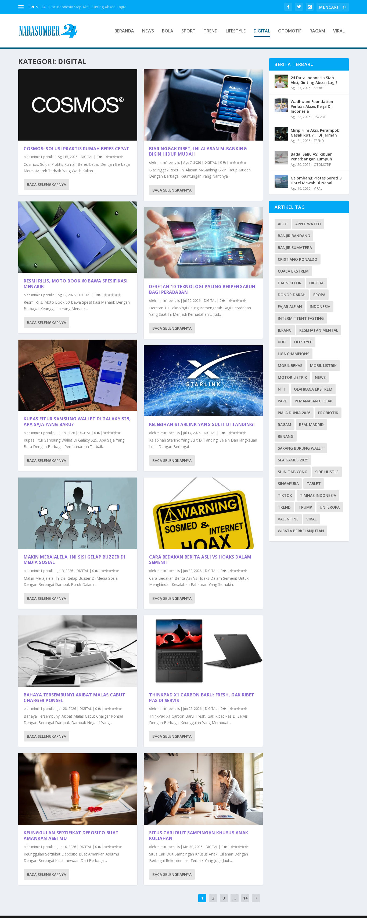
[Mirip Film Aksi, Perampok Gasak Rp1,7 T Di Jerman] (281, 134)
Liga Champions (293, 353)
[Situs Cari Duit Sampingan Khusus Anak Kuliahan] (203, 789)
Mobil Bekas (290, 365)
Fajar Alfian (290, 306)
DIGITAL (262, 31)
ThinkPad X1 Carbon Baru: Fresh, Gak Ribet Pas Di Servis (201, 697)
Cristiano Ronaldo (297, 259)
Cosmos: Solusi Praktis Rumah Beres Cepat (76, 149)
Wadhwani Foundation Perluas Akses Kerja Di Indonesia (312, 106)
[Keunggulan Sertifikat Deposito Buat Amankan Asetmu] (77, 789)
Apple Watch (308, 223)
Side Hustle (327, 471)
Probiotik (328, 412)
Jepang (285, 330)
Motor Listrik (292, 377)
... (234, 898)
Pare (282, 400)
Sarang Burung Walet (300, 448)
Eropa (319, 294)
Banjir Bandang (294, 235)
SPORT (188, 31)
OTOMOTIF (289, 31)
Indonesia (320, 306)
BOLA (167, 31)
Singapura (288, 483)
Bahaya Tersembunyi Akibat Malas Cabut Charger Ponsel (74, 697)
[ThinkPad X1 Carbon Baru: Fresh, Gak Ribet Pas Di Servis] (203, 651)
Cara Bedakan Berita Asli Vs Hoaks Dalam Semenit (200, 560)
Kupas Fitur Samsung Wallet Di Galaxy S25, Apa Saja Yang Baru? (77, 421)
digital (316, 282)
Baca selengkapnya (46, 184)
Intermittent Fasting (301, 318)
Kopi (282, 341)
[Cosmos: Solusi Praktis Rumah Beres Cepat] (77, 105)
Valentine (288, 519)
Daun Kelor (289, 282)
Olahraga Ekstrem (313, 389)
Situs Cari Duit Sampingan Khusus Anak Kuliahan (198, 835)
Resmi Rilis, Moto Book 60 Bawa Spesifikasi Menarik (76, 283)
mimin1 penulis (42, 157)
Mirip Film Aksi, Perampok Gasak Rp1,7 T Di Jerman (315, 133)
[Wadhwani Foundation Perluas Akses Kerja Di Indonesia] (281, 105)
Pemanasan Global (314, 400)
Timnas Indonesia (318, 495)
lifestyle (303, 341)
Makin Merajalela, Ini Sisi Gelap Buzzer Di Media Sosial (74, 560)
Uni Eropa (330, 507)
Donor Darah (291, 294)
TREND (211, 31)
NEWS (148, 31)
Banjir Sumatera (295, 247)
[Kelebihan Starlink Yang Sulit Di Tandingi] (203, 381)
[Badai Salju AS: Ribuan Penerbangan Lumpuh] (281, 157)
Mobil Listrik (323, 365)
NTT (282, 389)
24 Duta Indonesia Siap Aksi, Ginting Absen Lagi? (83, 6)
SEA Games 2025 (293, 459)
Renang (285, 436)
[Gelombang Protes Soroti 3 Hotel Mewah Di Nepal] (281, 181)
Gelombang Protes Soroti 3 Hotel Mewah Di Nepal (316, 180)
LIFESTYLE (236, 31)
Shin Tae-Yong (292, 471)
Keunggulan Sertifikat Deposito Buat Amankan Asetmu (71, 835)
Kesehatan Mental (318, 330)
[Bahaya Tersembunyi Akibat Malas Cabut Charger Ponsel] (77, 651)
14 (245, 898)
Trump (305, 507)
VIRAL (339, 31)
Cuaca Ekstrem (293, 271)
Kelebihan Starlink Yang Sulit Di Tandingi (202, 424)
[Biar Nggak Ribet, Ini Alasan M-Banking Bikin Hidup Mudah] (203, 105)
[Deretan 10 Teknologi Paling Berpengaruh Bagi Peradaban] (203, 242)
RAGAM (317, 31)
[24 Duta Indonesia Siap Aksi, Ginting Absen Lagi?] (281, 81)
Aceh (282, 223)
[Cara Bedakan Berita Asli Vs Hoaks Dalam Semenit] (203, 513)
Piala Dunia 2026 (294, 412)
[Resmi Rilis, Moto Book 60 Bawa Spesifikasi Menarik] (77, 237)
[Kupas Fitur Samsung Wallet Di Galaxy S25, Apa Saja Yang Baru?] (77, 375)
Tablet (314, 483)
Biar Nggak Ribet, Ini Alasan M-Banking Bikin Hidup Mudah (198, 151)
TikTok (285, 495)
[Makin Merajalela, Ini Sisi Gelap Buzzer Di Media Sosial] (77, 513)
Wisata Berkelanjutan (301, 530)
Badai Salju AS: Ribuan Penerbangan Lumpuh (312, 156)
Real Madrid (311, 424)
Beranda (124, 31)
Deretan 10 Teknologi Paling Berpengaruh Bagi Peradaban (202, 289)
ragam (284, 424)
